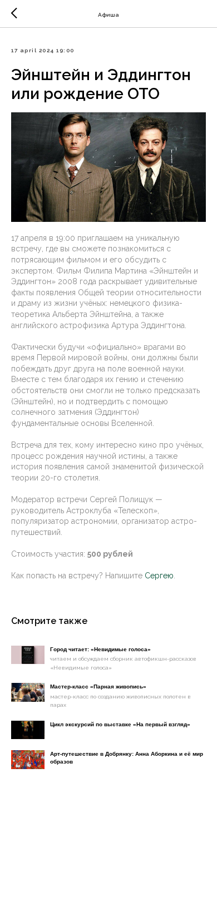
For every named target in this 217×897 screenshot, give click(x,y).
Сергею (159, 575)
